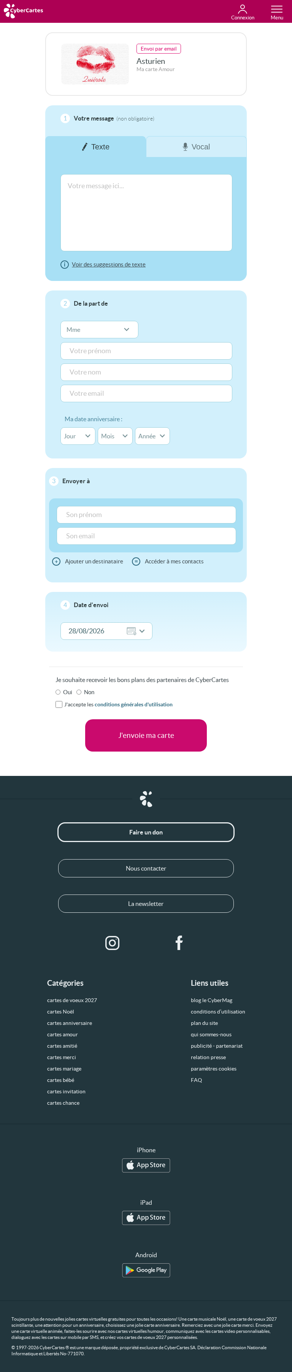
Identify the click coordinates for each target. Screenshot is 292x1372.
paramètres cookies (213, 1069)
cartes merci (61, 1057)
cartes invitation (66, 1091)
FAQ (196, 1080)
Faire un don (146, 832)
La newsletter (145, 903)
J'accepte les (118, 704)
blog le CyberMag (211, 1000)
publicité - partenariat (217, 1046)
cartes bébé (60, 1080)
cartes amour (62, 1034)
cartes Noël (60, 1012)
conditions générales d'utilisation (134, 704)
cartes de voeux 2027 (72, 1000)
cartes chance (63, 1103)
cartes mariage (64, 1069)
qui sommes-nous (211, 1034)
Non (89, 692)
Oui (67, 692)
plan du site (204, 1023)
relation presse (208, 1057)
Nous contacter (146, 868)
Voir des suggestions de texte (109, 264)
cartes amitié (62, 1046)
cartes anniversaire (69, 1023)
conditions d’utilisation (218, 1012)
